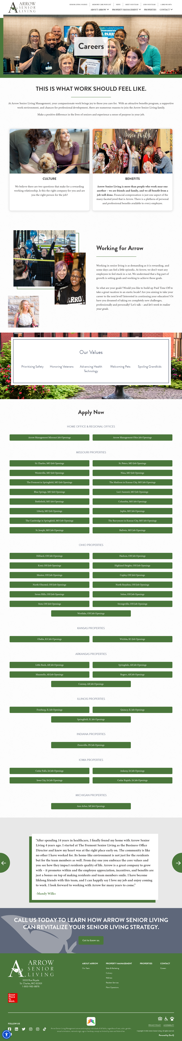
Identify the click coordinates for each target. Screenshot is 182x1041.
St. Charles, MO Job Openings (49, 463)
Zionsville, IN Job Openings (90, 745)
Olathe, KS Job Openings (49, 639)
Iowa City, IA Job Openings (49, 780)
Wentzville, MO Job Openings (49, 472)
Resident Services (112, 982)
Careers (163, 968)
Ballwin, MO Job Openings (132, 530)
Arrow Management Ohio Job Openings (132, 437)
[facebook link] (9, 1029)
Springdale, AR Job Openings (132, 664)
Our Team (86, 968)
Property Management (125, 9)
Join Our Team (149, 4)
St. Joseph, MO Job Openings (50, 530)
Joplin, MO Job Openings (132, 511)
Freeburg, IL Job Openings (49, 709)
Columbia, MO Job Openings (132, 501)
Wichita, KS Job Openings (132, 639)
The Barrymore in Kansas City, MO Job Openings (132, 520)
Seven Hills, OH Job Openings (49, 594)
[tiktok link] (44, 1029)
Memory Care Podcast (101, 4)
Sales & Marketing (112, 968)
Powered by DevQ (166, 1035)
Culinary (109, 973)
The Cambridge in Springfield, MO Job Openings (49, 520)
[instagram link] (30, 1029)
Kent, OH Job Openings (49, 565)
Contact (165, 9)
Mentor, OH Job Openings (49, 575)
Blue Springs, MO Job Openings (49, 491)
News (118, 4)
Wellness (109, 977)
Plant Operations (112, 987)
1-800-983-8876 (30, 986)
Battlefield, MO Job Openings (49, 501)
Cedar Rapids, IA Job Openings (132, 780)
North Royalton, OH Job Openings (132, 584)
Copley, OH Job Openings (132, 575)
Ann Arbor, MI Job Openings (91, 806)
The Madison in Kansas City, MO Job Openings (132, 482)
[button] (6, 1034)
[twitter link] (23, 1029)
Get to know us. (91, 940)
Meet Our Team (131, 4)
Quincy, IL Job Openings (132, 709)
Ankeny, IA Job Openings (132, 770)
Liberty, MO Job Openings (49, 511)
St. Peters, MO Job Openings (132, 463)
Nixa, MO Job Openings (132, 472)
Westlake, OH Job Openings (91, 613)
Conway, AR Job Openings (91, 684)
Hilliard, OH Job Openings (49, 555)
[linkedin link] (16, 1029)
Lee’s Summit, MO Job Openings (132, 491)
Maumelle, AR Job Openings (49, 674)
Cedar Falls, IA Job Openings (49, 770)
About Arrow (98, 9)
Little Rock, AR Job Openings (49, 664)
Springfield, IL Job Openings (91, 719)
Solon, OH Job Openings (132, 594)
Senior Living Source (78, 4)
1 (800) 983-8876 (166, 4)
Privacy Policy (154, 1025)
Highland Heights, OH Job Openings (132, 565)
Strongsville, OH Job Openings (132, 603)
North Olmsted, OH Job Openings (49, 584)
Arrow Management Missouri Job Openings (49, 437)
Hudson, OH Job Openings (132, 555)
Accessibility (168, 1025)
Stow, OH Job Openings (49, 603)
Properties (150, 9)
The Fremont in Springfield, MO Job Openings (49, 482)
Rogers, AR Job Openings (132, 674)
